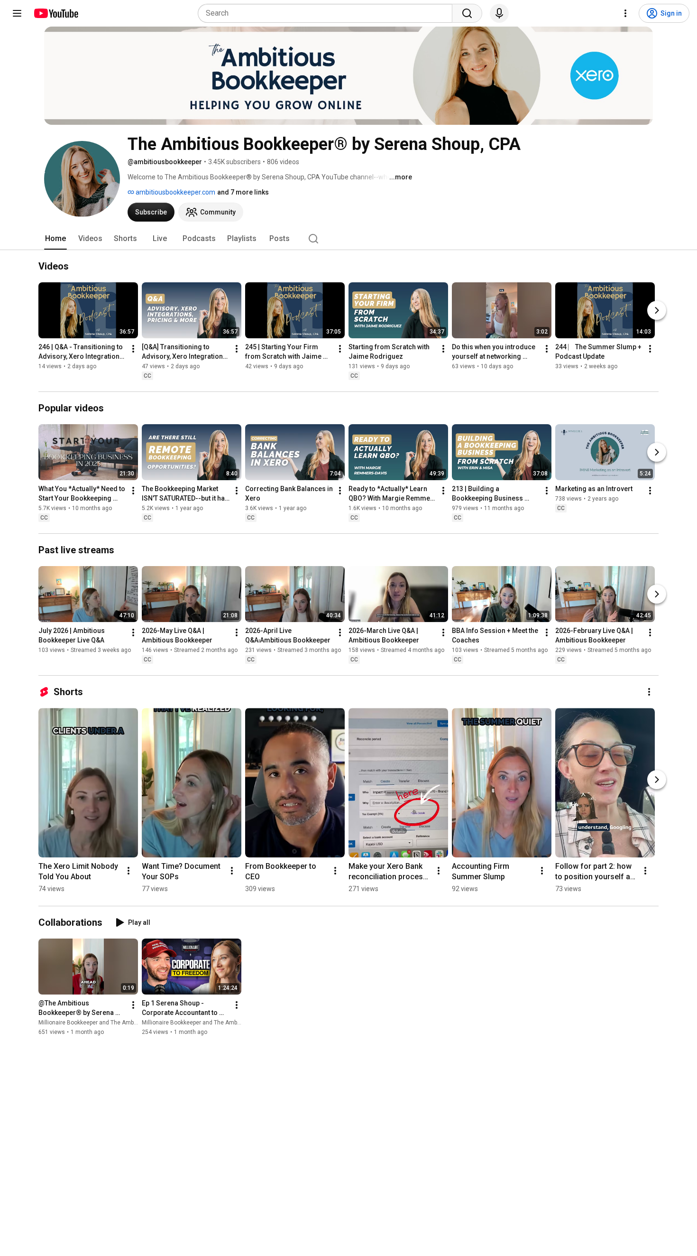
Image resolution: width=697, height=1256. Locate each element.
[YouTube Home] (56, 13)
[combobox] (328, 13)
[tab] (55, 238)
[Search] (467, 13)
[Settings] (625, 13)
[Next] (656, 310)
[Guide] (17, 13)
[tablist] (348, 238)
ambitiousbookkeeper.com (174, 192)
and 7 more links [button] (243, 192)
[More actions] (133, 348)
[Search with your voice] (499, 13)
